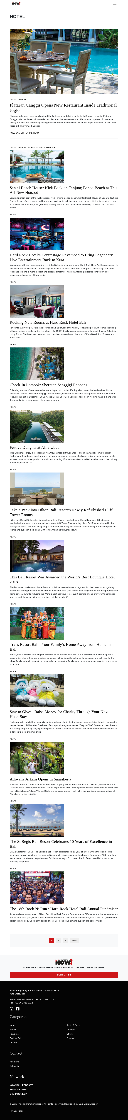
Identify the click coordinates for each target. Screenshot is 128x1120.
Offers (69, 1034)
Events (13, 1029)
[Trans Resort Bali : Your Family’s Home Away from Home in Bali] (37, 624)
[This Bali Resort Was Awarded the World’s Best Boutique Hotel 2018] (37, 557)
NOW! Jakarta (18, 1089)
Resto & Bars (72, 1025)
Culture (13, 1042)
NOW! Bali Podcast (21, 1085)
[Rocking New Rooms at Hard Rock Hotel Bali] (37, 302)
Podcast (70, 1038)
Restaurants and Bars (41, 147)
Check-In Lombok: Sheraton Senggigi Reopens (48, 385)
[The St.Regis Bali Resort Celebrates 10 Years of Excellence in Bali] (37, 821)
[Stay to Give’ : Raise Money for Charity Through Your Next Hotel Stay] (37, 692)
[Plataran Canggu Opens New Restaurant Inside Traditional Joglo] (64, 61)
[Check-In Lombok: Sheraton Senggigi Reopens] (37, 365)
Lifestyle (70, 1029)
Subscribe (15, 1066)
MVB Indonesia (18, 1094)
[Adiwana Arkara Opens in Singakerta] (37, 759)
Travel (14, 344)
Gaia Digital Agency (88, 1104)
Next (74, 940)
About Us (14, 1061)
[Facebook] (18, 1008)
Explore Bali (15, 1038)
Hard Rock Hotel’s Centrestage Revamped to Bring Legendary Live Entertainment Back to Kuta (61, 257)
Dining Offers (18, 99)
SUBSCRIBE (64, 974)
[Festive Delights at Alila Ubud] (37, 427)
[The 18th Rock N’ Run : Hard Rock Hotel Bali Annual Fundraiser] (37, 889)
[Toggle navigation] (114, 3)
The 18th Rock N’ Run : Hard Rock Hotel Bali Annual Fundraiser (64, 909)
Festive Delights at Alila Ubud (34, 447)
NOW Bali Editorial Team (24, 133)
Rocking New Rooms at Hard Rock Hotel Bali (48, 322)
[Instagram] (11, 1008)
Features (14, 1034)
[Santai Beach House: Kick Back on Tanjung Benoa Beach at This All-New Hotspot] (37, 167)
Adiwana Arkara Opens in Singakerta (40, 779)
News (13, 215)
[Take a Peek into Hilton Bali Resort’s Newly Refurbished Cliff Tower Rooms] (37, 490)
